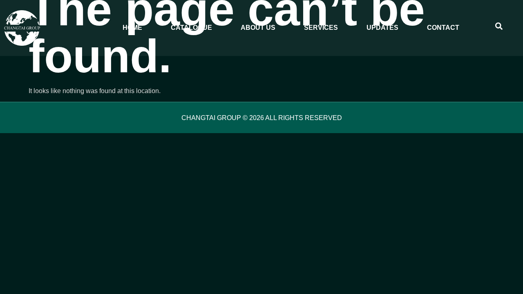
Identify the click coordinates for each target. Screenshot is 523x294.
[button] (499, 28)
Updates (382, 27)
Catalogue (191, 27)
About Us (258, 27)
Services (321, 27)
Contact (443, 27)
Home (132, 27)
